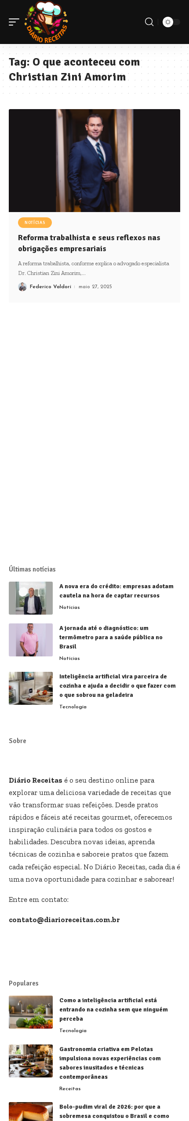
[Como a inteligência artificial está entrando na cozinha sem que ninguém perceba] (31, 1012)
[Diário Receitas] (46, 22)
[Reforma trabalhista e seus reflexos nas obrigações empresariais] (94, 160)
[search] (149, 22)
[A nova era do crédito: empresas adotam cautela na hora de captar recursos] (31, 598)
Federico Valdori (50, 286)
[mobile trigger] (16, 22)
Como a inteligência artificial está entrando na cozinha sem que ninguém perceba (113, 1009)
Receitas (70, 1089)
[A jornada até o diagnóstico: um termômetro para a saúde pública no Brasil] (31, 639)
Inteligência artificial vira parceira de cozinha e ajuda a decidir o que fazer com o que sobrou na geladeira (117, 686)
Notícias (35, 222)
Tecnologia (73, 707)
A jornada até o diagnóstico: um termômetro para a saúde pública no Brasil (111, 637)
